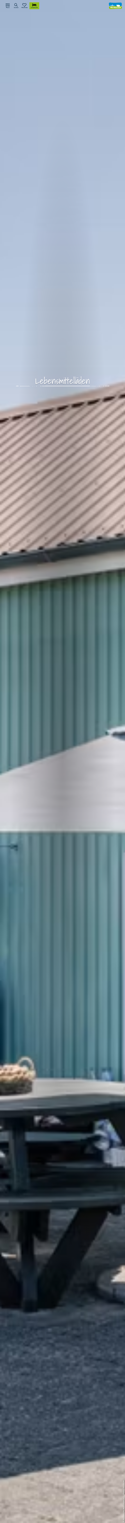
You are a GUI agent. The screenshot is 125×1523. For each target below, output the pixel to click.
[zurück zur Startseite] (115, 5)
